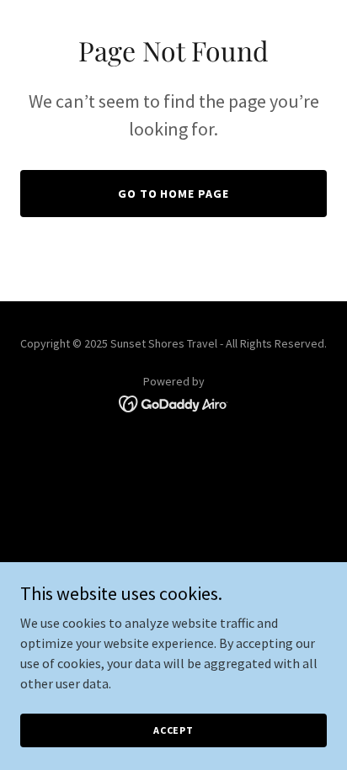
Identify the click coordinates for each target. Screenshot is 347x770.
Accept (173, 730)
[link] (174, 402)
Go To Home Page (174, 193)
